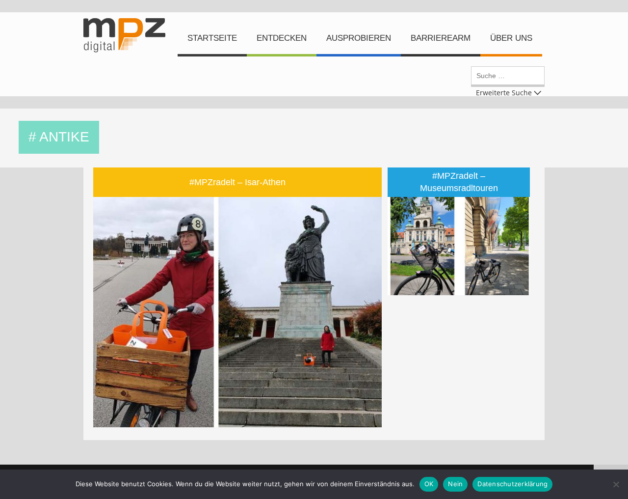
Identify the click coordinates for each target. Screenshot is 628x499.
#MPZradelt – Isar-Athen (237, 182)
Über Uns (511, 38)
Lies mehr (245, 241)
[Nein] (616, 484)
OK (429, 484)
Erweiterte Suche (504, 92)
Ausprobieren (358, 38)
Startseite (212, 38)
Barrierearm (441, 38)
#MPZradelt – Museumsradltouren (459, 182)
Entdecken (282, 38)
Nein (455, 484)
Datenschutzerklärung (512, 484)
